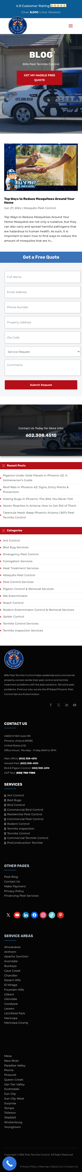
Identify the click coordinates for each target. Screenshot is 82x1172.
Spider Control (13, 616)
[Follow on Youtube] (74, 705)
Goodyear (11, 1004)
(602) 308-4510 (28, 758)
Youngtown (12, 1127)
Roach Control (13, 603)
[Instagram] (43, 915)
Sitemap (44, 1166)
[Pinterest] (60, 915)
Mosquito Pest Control (40, 208)
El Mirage (10, 985)
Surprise (10, 1103)
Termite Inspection (20, 828)
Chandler (11, 975)
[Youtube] (17, 915)
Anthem (10, 952)
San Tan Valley (14, 1084)
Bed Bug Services (15, 547)
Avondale (11, 961)
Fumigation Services (17, 561)
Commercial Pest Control (25, 819)
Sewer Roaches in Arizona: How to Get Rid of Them (39, 505)
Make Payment (15, 886)
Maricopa (10, 1018)
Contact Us (12, 881)
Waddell (10, 1117)
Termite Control (18, 833)
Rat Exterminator (15, 596)
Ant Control (11, 540)
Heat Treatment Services (21, 568)
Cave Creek (12, 971)
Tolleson (10, 1112)
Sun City (10, 1094)
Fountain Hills (14, 989)
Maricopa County (16, 1022)
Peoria (8, 1070)
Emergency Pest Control (20, 554)
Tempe (9, 1108)
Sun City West (14, 1098)
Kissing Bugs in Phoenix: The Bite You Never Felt (38, 499)
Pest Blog (11, 877)
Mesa (8, 1056)
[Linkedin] (25, 915)
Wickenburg (13, 1122)
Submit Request (41, 384)
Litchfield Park (14, 1013)
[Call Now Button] (9, 1163)
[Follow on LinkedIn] (66, 705)
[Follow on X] (59, 705)
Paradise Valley (14, 1065)
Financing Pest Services (21, 895)
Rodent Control (18, 824)
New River (11, 1061)
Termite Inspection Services (23, 630)
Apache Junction (16, 956)
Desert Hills (12, 980)
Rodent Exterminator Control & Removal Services (38, 610)
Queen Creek (13, 1079)
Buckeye (10, 966)
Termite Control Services (20, 623)
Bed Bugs (14, 800)
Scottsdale (11, 1089)
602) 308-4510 (40, 767)
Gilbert (9, 994)
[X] (8, 915)
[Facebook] (34, 915)
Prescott (10, 1075)
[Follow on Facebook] (51, 705)
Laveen (9, 1008)
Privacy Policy (14, 891)
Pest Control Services (18, 582)
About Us (56, 1166)
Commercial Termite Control (27, 838)
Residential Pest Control (24, 814)
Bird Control (16, 805)
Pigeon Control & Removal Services (28, 589)
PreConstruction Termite (25, 843)
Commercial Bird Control (25, 809)
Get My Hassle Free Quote (39, 77)
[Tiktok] (52, 915)
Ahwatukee (12, 947)
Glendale (10, 999)
